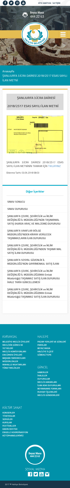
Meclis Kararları (47, 382)
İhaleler (42, 375)
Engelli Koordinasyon (15, 432)
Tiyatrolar (8, 416)
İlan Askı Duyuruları (49, 385)
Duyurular (43, 378)
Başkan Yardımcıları (14, 358)
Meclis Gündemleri (48, 395)
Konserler (8, 412)
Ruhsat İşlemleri (47, 391)
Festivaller (9, 425)
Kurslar (7, 422)
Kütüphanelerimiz (13, 435)
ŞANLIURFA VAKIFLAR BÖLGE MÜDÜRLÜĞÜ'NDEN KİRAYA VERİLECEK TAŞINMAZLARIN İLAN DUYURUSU (29, 234)
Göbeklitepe (44, 354)
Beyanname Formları (49, 388)
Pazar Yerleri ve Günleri (51, 341)
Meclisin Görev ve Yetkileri (12, 346)
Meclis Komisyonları (14, 351)
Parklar (42, 345)
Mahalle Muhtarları (14, 364)
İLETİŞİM (56, 3)
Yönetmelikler (11, 367)
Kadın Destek (9, 429)
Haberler (42, 372)
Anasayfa (8, 71)
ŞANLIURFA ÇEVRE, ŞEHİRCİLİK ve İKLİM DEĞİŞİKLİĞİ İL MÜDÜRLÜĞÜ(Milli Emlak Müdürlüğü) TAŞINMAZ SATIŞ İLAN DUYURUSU (33, 293)
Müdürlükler (10, 361)
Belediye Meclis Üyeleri (15, 341)
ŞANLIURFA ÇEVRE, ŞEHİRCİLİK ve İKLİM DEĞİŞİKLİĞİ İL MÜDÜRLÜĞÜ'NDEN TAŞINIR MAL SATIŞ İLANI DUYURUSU (34, 249)
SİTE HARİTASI (44, 3)
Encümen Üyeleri (12, 354)
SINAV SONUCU (16, 202)
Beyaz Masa (43, 348)
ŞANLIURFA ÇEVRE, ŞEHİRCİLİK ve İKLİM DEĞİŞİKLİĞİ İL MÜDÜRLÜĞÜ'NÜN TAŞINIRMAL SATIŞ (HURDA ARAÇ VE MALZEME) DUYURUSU (33, 220)
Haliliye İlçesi (45, 351)
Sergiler (7, 419)
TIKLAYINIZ (54, 166)
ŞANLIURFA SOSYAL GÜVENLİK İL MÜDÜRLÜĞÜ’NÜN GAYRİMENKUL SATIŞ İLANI (33, 262)
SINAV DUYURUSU (17, 209)
